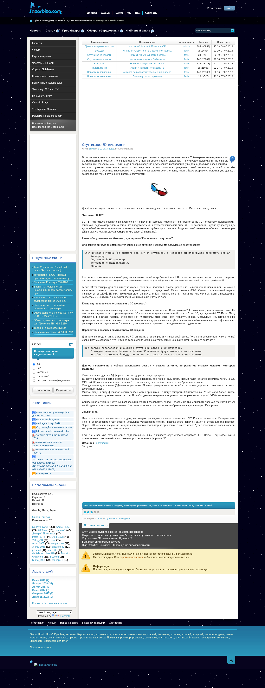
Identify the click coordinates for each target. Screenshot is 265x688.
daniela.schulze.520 (46, 553)
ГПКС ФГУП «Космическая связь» (147, 55)
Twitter (118, 12)
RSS (137, 12)
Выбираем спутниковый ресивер (101, 541)
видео (90, 634)
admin (186, 46)
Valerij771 (60, 560)
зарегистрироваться (131, 557)
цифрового (36, 640)
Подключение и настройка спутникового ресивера (49, 307)
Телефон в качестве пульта (50, 327)
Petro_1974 (41, 536)
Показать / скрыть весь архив (49, 603)
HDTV (49, 634)
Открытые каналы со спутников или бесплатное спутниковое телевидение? (126, 535)
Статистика (115, 622)
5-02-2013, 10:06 (106, 149)
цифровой (50, 640)
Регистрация (214, 8)
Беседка (99, 50)
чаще (190, 505)
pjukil (55, 540)
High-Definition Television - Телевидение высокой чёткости (116, 545)
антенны (70, 634)
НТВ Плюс (99, 63)
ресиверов (151, 637)
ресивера (137, 637)
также (195, 637)
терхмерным (166, 505)
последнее (117, 505)
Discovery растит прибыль (147, 76)
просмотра (99, 637)
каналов (141, 634)
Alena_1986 (41, 546)
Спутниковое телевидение (79, 20)
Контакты (151, 12)
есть (123, 634)
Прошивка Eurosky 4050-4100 (51, 282)
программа (85, 637)
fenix (186, 50)
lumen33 (55, 550)
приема (73, 637)
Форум (105, 12)
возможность (103, 634)
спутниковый (183, 637)
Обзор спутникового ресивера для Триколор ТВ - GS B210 (51, 322)
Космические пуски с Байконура (147, 59)
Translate (65, 616)
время (155, 505)
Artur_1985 (40, 543)
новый (42, 637)
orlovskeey (60, 546)
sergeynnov (60, 543)
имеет (131, 634)
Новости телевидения (99, 72)
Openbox (59, 634)
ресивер (125, 637)
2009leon (45, 530)
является (62, 640)
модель (219, 634)
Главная (91, 12)
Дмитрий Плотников (46, 533)
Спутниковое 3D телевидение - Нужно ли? (107, 538)
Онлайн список (41, 517)
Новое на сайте (69, 622)
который (186, 634)
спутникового (166, 637)
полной (208, 505)
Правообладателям (93, 622)
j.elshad (39, 550)
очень (51, 637)
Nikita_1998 (41, 560)
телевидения (208, 637)
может (229, 634)
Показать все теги (40, 647)
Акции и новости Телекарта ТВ (147, 67)
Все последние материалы (48, 126)
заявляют (199, 505)
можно (33, 637)
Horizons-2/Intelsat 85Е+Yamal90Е (147, 46)
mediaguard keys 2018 (48, 423)
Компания (163, 634)
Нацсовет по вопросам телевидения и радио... (147, 72)
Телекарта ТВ (99, 67)
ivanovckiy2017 (43, 526)
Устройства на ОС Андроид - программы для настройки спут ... (54, 276)
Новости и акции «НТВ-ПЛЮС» (147, 63)
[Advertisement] (158, 110)
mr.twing (56, 556)
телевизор (223, 637)
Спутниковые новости (99, 55)
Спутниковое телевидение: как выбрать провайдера (112, 531)
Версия (81, 634)
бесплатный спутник (47, 419)
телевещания (180, 505)
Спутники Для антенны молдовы (54, 427)
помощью (61, 637)
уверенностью (144, 505)
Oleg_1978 (60, 536)
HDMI (41, 634)
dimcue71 (63, 530)
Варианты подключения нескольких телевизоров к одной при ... (53, 290)
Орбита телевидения (44, 20)
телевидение (104, 505)
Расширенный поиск (44, 123)
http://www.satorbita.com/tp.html (52, 431)
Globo (33, 634)
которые (175, 634)
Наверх (231, 660)
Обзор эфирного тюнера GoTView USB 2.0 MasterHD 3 (53, 314)
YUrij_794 (40, 540)
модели (209, 634)
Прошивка (113, 637)
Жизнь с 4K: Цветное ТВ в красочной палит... (147, 50)
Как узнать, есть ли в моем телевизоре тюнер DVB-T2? (50, 299)
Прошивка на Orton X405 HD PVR (53, 332)
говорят (93, 505)
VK (129, 12)
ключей (151, 634)
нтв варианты (43, 473)
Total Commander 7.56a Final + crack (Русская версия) (51, 269)
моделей (198, 634)
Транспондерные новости (99, 46)
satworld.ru (102, 442)
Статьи (59, 20)
